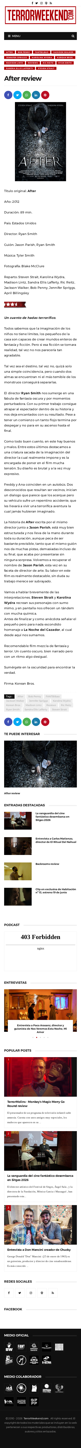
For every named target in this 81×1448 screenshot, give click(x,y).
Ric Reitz (48, 63)
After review (12, 793)
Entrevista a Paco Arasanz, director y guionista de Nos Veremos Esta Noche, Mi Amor (40, 1028)
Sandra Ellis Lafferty (19, 68)
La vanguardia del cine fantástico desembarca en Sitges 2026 (52, 816)
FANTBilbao (41, 52)
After (9, 52)
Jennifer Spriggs (16, 57)
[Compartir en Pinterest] (45, 95)
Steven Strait (46, 68)
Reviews (33, 63)
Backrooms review (47, 864)
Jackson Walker (63, 52)
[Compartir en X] (17, 95)
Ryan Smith (65, 63)
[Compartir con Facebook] (8, 95)
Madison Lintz (14, 63)
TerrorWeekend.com (36, 1418)
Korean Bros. (65, 57)
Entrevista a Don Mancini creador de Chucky (39, 1249)
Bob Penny (24, 52)
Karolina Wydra (42, 57)
